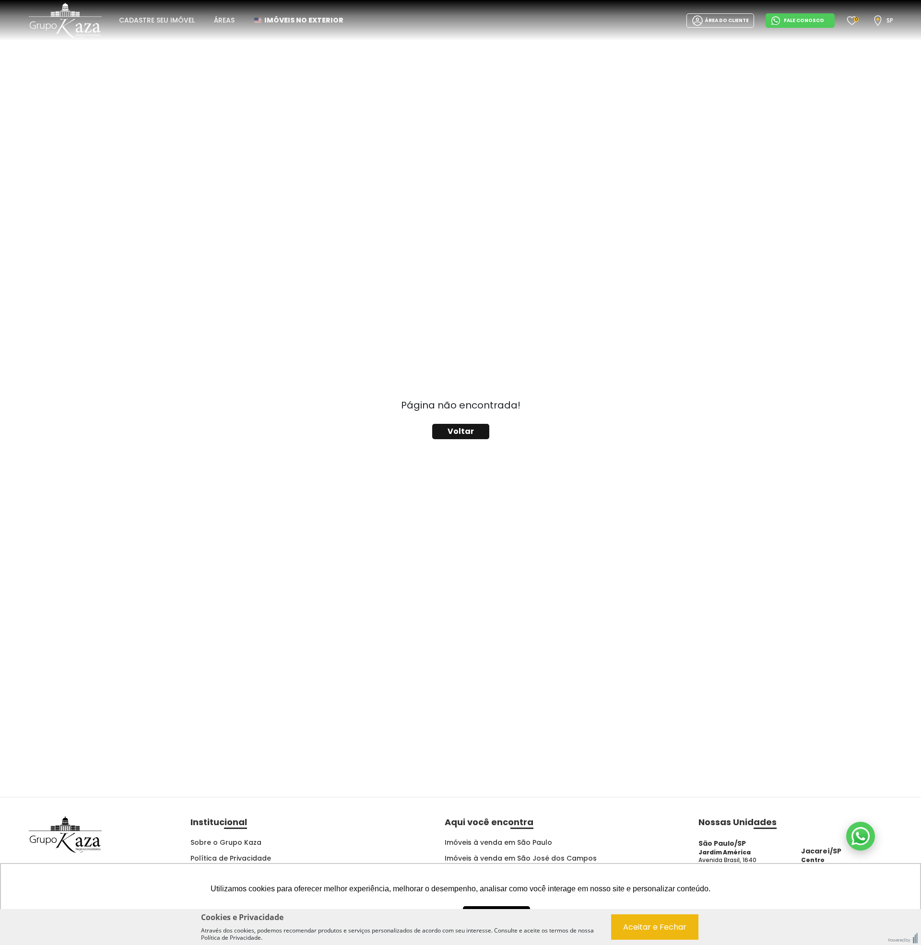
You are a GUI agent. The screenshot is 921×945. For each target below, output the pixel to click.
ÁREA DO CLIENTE (727, 20)
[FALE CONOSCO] (860, 836)
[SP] (877, 20)
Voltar (461, 431)
